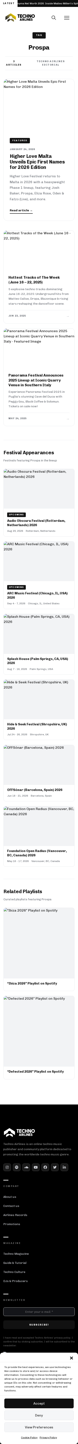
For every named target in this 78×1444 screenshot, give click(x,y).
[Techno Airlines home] (39, 17)
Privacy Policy (48, 1437)
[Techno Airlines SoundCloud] (26, 1167)
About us (9, 1197)
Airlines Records (15, 1215)
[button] (71, 1358)
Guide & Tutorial (14, 1263)
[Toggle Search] (53, 17)
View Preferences (39, 1427)
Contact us (11, 1206)
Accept (39, 1403)
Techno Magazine (16, 1254)
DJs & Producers (15, 1281)
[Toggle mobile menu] (67, 18)
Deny (39, 1415)
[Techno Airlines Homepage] (19, 1132)
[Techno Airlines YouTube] (36, 1167)
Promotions (11, 1224)
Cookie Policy (29, 1437)
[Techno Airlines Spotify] (17, 1167)
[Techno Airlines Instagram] (7, 1167)
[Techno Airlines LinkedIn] (64, 1167)
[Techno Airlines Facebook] (45, 1167)
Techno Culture (14, 1272)
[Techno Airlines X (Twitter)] (55, 1167)
